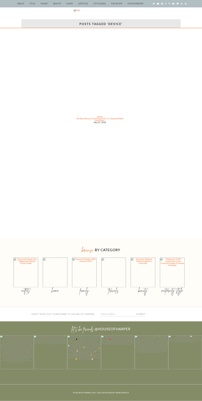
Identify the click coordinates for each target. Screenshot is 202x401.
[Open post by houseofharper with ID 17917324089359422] (118, 352)
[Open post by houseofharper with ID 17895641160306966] (185, 352)
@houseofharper (112, 329)
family (84, 290)
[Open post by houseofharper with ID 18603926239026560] (17, 352)
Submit (140, 314)
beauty (100, 116)
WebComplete (122, 393)
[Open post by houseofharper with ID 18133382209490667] (84, 352)
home (55, 290)
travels (114, 290)
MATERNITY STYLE (172, 290)
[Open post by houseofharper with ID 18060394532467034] (50, 352)
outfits (26, 290)
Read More (100, 120)
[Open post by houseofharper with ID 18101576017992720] (151, 352)
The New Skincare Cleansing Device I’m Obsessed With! (100, 118)
